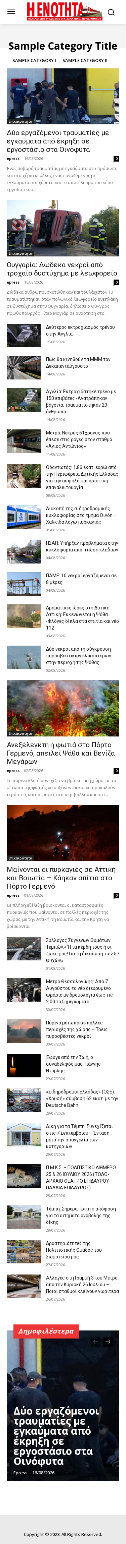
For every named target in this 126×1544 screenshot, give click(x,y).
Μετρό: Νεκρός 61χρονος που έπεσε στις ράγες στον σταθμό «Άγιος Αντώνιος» (79, 439)
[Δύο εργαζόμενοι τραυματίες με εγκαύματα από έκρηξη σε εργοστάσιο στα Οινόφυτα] (63, 96)
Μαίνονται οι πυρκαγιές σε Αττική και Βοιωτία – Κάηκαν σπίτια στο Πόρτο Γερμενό (61, 878)
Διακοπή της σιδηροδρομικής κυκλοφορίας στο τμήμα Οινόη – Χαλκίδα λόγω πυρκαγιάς (81, 515)
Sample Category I (34, 60)
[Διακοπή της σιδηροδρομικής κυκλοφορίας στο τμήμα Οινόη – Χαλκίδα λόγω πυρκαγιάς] (24, 517)
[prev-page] (95, 1342)
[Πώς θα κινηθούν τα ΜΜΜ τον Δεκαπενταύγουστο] (24, 367)
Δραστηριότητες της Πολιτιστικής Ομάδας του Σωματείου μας (74, 1250)
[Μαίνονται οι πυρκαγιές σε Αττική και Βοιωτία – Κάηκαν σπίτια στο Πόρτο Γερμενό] (63, 833)
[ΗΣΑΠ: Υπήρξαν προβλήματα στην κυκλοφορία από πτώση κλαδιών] (24, 551)
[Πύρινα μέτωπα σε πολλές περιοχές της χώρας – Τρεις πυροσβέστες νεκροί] (24, 1031)
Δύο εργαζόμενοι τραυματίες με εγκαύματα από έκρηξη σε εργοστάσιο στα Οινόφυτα (58, 141)
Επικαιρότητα (20, 121)
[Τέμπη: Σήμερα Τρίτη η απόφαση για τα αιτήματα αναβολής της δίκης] (24, 1217)
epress (13, 158)
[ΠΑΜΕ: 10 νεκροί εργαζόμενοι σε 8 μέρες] (24, 584)
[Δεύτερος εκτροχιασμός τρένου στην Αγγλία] (24, 335)
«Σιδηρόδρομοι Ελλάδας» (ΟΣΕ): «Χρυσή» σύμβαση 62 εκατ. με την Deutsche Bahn (82, 1098)
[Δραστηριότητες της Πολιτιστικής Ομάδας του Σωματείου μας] (24, 1251)
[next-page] (108, 1342)
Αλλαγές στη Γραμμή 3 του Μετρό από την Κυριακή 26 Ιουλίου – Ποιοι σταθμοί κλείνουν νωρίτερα (82, 1284)
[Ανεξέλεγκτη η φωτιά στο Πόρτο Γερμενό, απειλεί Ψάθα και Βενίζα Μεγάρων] (63, 708)
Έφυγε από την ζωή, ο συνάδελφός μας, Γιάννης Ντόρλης (73, 1064)
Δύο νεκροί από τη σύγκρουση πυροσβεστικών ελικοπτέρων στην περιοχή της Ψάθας (78, 655)
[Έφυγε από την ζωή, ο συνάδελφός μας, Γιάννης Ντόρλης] (24, 1065)
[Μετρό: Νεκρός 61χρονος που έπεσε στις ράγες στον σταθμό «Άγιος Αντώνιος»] (24, 441)
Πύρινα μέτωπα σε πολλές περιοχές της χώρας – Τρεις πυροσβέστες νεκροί (77, 1029)
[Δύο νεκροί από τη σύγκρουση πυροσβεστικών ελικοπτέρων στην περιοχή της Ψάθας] (24, 657)
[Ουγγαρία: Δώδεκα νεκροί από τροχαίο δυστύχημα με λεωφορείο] (63, 228)
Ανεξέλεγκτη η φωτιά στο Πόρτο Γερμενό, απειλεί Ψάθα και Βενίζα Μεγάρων (61, 753)
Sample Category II (85, 60)
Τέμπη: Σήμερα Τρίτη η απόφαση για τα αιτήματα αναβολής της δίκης (81, 1215)
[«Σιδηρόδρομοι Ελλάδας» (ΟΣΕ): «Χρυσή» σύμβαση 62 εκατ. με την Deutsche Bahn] (24, 1100)
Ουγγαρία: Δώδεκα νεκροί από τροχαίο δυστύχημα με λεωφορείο (62, 269)
